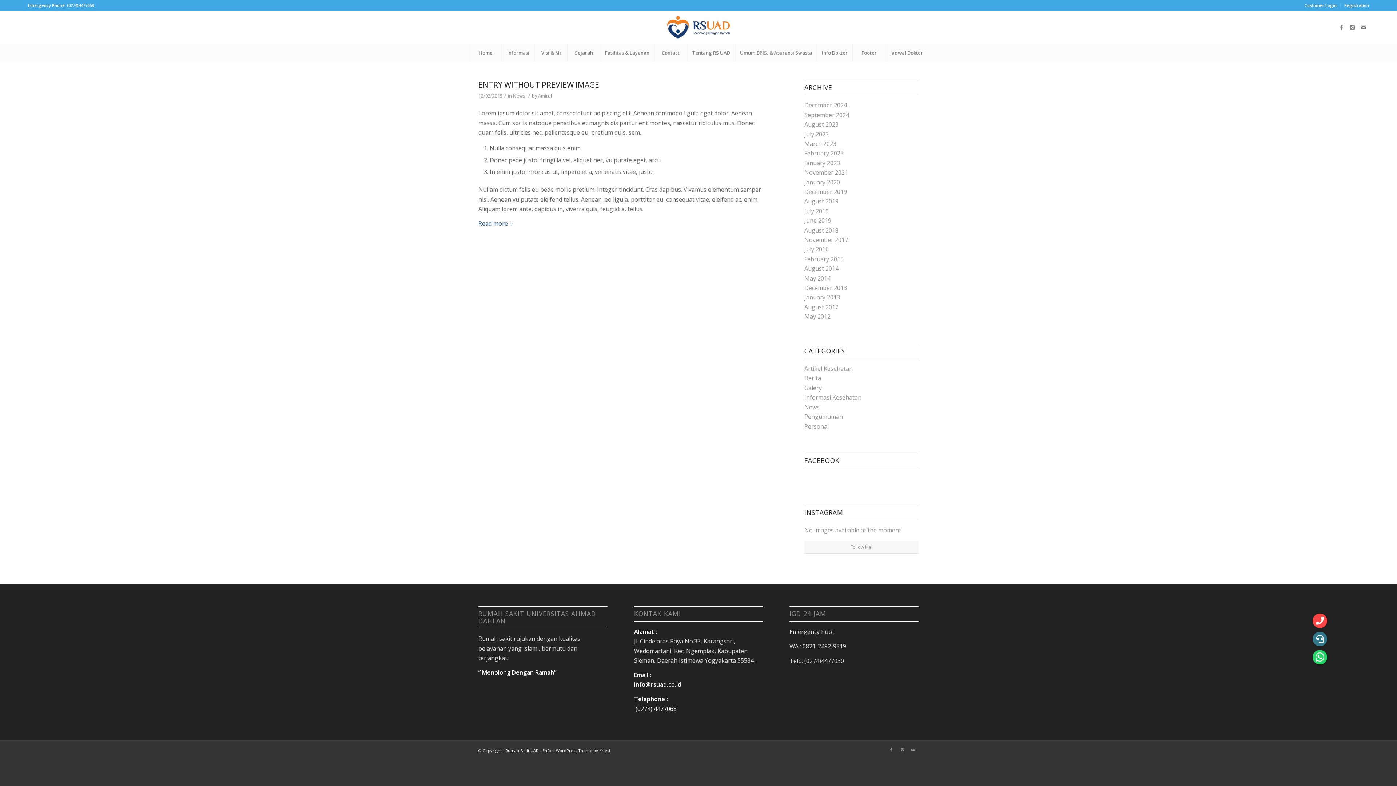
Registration (1356, 5)
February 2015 (824, 259)
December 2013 (825, 288)
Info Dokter (835, 52)
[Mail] (1363, 27)
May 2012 (817, 317)
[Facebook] (1341, 27)
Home (486, 52)
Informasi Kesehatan (832, 397)
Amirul (545, 95)
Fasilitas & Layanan (627, 52)
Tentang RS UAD (711, 52)
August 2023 (821, 124)
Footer (869, 52)
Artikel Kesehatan (828, 369)
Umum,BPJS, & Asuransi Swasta (776, 52)
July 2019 (816, 211)
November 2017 (826, 240)
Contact (671, 52)
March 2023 (820, 144)
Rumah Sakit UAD (522, 750)
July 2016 (816, 249)
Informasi (518, 52)
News (519, 95)
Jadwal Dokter (906, 52)
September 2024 (826, 115)
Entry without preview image (538, 85)
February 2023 (824, 153)
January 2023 (822, 163)
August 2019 (821, 201)
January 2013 (822, 297)
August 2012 (821, 307)
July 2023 (816, 134)
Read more (493, 223)
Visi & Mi (551, 52)
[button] (1320, 657)
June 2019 (817, 221)
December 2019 (825, 192)
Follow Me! (861, 547)
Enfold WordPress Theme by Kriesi (576, 750)
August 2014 (821, 269)
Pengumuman (823, 417)
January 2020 (822, 182)
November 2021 (826, 172)
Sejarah (584, 52)
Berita (812, 378)
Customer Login (1321, 5)
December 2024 (825, 105)
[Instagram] (1352, 27)
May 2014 (817, 278)
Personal (816, 426)
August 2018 (821, 230)
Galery (813, 388)
